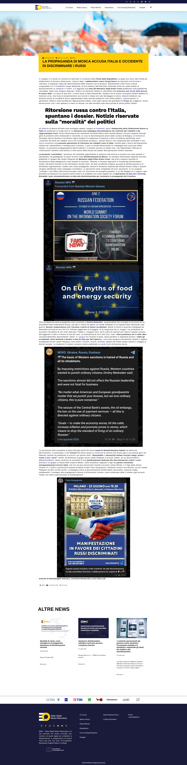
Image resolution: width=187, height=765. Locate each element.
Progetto (142, 7)
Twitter (69, 89)
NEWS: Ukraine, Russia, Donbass (90, 342)
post (116, 169)
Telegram (60, 89)
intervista (135, 81)
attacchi (45, 129)
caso (86, 136)
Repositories (109, 7)
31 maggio (121, 329)
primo (117, 159)
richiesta (139, 136)
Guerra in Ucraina (63, 58)
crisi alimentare (88, 171)
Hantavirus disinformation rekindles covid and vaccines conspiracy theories (90, 643)
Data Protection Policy (111, 715)
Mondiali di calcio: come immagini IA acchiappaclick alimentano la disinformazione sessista (52, 644)
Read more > (43, 664)
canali (103, 344)
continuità (99, 453)
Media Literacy (82, 7)
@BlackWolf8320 (46, 460)
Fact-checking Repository (126, 7)
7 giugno (81, 337)
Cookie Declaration (110, 719)
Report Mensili (96, 7)
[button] (151, 7)
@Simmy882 (132, 458)
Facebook (100, 129)
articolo (72, 455)
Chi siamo (69, 7)
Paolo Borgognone (98, 467)
